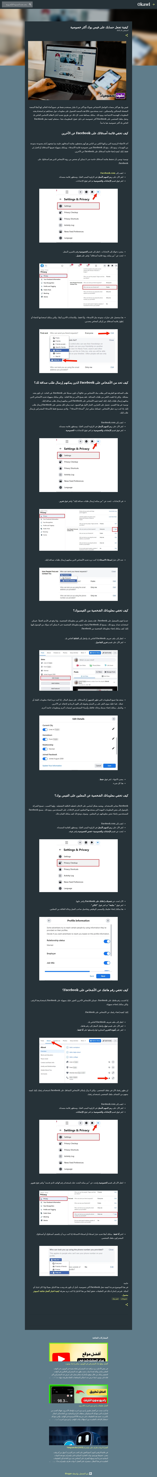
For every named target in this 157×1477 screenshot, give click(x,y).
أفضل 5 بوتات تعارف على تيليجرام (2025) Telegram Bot (87, 1447)
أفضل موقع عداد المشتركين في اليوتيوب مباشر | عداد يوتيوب (86, 1364)
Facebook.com (107, 173)
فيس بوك (115, 1299)
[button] (126, 35)
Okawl (143, 4)
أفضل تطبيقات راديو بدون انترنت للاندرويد (93, 1406)
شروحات (124, 1299)
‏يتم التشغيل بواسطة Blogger (77, 1473)
